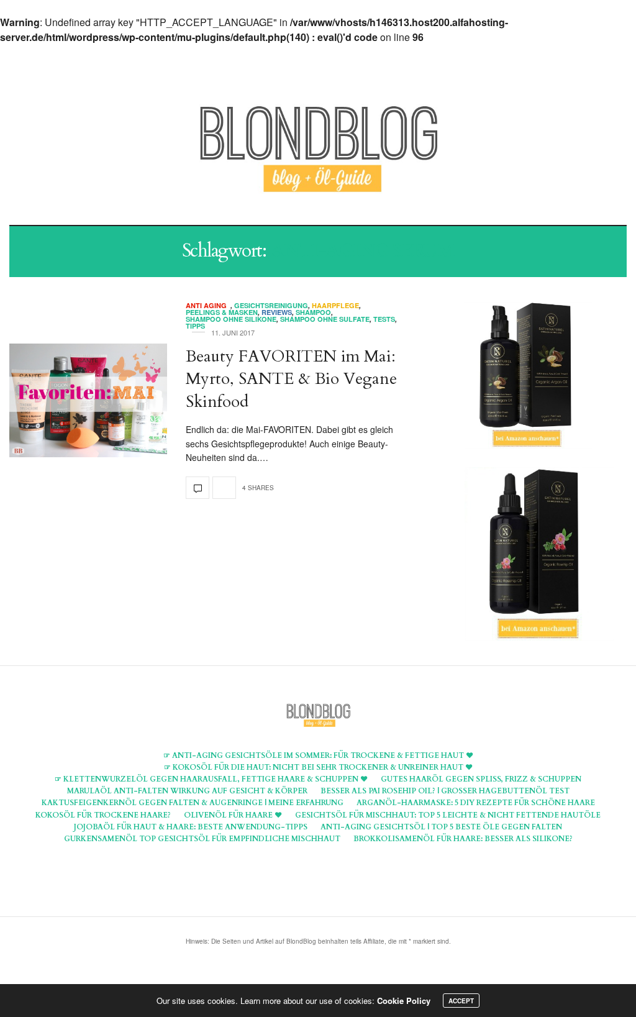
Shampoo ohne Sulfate (325, 319)
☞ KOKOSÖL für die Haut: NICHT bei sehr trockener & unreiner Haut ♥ (318, 767)
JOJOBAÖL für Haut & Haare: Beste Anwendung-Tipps (190, 827)
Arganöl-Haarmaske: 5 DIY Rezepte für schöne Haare (476, 803)
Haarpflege (335, 305)
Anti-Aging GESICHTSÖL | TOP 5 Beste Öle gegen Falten (441, 827)
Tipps (195, 325)
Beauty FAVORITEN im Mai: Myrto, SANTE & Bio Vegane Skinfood (291, 379)
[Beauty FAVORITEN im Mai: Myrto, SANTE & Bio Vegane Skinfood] (88, 400)
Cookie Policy (403, 1000)
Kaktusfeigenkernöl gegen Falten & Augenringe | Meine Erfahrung (192, 803)
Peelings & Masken (222, 312)
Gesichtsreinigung (271, 305)
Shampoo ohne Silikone (231, 319)
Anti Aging (208, 305)
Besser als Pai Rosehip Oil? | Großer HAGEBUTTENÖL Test (445, 791)
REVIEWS (276, 312)
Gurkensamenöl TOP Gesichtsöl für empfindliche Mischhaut (202, 839)
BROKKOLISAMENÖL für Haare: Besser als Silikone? (463, 839)
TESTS (384, 319)
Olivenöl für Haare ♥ (233, 815)
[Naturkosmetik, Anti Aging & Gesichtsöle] (318, 150)
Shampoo (313, 312)
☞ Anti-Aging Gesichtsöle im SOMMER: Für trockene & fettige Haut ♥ (318, 755)
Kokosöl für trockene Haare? (103, 815)
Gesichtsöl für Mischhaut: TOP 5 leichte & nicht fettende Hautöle (448, 815)
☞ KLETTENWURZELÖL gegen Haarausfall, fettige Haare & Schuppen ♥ (211, 779)
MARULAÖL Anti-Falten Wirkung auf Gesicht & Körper (187, 791)
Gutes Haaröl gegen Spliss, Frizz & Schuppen (481, 779)
